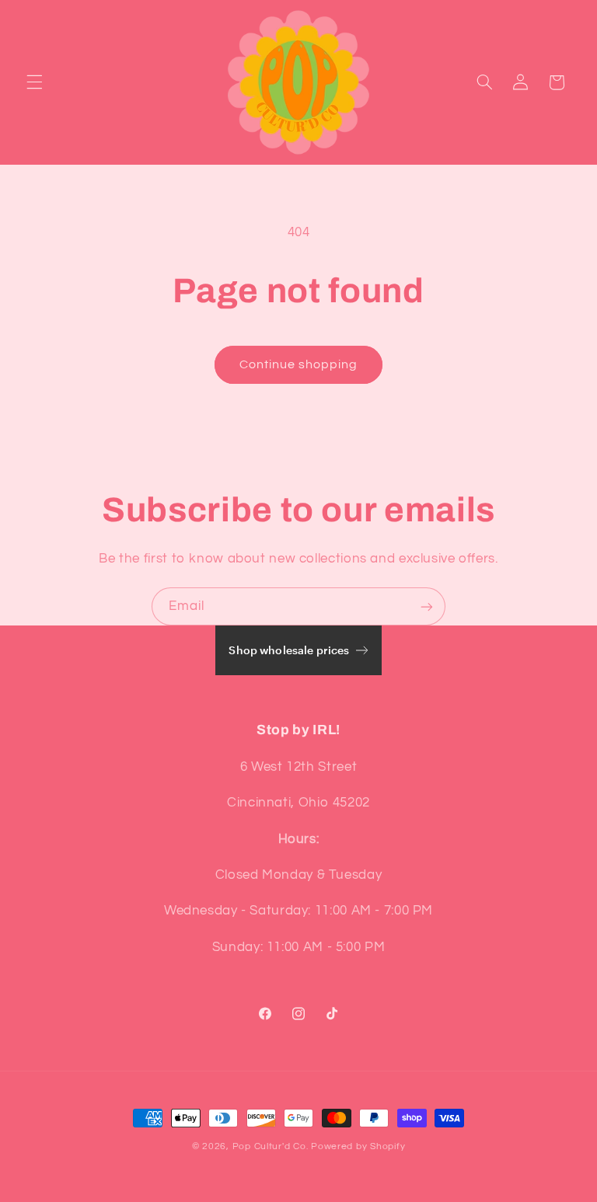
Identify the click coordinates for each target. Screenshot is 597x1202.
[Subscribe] (427, 606)
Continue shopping (298, 364)
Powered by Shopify (358, 1146)
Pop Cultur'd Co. (270, 1146)
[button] (34, 82)
